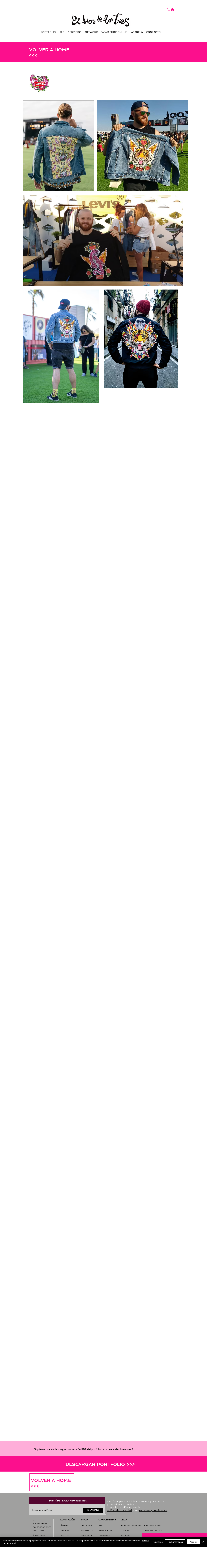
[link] (171, 9)
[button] (39, 1535)
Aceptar (193, 1541)
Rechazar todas (175, 1541)
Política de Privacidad (119, 1510)
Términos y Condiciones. (153, 1510)
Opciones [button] (158, 1541)
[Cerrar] (203, 1542)
